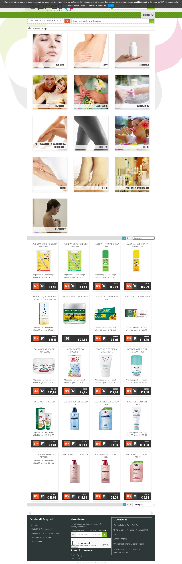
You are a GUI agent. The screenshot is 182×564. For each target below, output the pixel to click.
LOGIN (147, 15)
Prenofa (87, 563)
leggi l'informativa (141, 2)
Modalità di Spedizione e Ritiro (44, 533)
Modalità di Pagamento (40, 529)
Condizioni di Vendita (40, 537)
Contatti (34, 525)
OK (111, 5)
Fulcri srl (103, 563)
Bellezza (36, 29)
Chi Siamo (35, 541)
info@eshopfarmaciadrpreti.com (130, 544)
